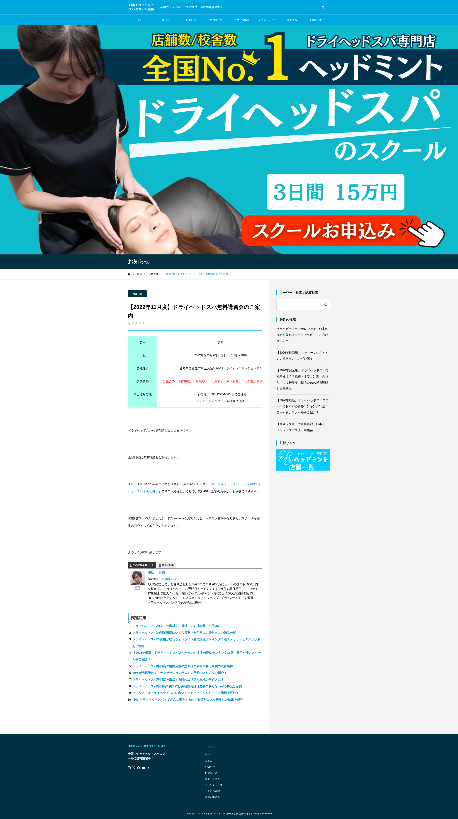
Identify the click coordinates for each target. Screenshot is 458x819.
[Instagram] (137, 588)
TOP (140, 19)
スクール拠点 (241, 19)
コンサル (292, 19)
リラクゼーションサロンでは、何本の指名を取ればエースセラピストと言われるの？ (302, 335)
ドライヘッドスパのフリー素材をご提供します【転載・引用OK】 (177, 626)
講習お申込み (212, 797)
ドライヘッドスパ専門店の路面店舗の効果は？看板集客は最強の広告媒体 (183, 666)
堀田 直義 (156, 572)
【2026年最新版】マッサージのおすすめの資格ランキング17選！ (302, 355)
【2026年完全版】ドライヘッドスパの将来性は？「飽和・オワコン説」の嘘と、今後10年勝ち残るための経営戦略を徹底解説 (302, 379)
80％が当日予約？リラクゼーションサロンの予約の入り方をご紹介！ (180, 673)
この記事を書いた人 (143, 565)
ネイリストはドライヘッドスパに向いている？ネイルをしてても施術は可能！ (186, 693)
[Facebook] (138, 768)
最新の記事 (168, 565)
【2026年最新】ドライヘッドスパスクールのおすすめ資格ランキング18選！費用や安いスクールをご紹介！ (302, 406)
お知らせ (191, 19)
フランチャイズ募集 (267, 21)
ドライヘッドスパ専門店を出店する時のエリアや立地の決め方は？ (178, 679)
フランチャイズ (213, 785)
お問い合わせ (317, 19)
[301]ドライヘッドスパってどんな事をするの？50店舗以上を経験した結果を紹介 (188, 699)
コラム (166, 19)
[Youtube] (143, 768)
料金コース (216, 19)
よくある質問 (212, 791)
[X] (133, 768)
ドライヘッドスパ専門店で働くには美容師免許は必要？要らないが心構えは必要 (187, 686)
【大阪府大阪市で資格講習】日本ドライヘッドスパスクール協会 (302, 427)
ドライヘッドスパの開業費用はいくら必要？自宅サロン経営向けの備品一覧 (184, 632)
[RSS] (148, 768)
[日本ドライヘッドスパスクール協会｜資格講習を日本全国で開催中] (141, 7)
